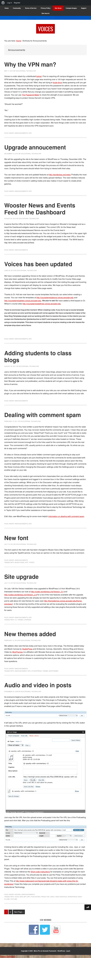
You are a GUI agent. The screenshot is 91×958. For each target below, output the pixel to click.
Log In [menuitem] (9, 3)
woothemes (53, 671)
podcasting (35, 897)
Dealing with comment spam (42, 415)
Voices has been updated (38, 264)
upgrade (27, 620)
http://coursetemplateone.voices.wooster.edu (55, 297)
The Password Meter (30, 94)
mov (21, 897)
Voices (45, 28)
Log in (68, 951)
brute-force (57, 82)
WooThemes (17, 652)
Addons (18, 894)
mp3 (25, 897)
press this (45, 897)
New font (16, 538)
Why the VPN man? (30, 64)
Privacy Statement (7, 956)
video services (61, 897)
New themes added (30, 634)
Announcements (21, 133)
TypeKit (31, 562)
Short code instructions (40, 871)
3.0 (16, 620)
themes (20, 620)
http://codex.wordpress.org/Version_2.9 (20, 594)
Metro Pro (37, 951)
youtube (13, 899)
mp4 (28, 897)
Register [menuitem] (17, 3)
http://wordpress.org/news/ (60, 174)
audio (17, 897)
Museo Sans (19, 562)
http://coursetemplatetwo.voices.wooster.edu (22, 300)
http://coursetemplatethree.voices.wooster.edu (42, 303)
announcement (21, 671)
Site (30, 133)
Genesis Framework (49, 951)
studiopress (36, 671)
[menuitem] (3, 2)
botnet (39, 76)
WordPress (61, 951)
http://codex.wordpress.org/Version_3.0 (47, 591)
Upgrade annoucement (35, 147)
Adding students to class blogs (38, 356)
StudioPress (27, 649)
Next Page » (18, 912)
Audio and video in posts (37, 685)
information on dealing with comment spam (66, 516)
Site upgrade (21, 576)
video (52, 897)
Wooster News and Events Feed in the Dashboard (39, 208)
